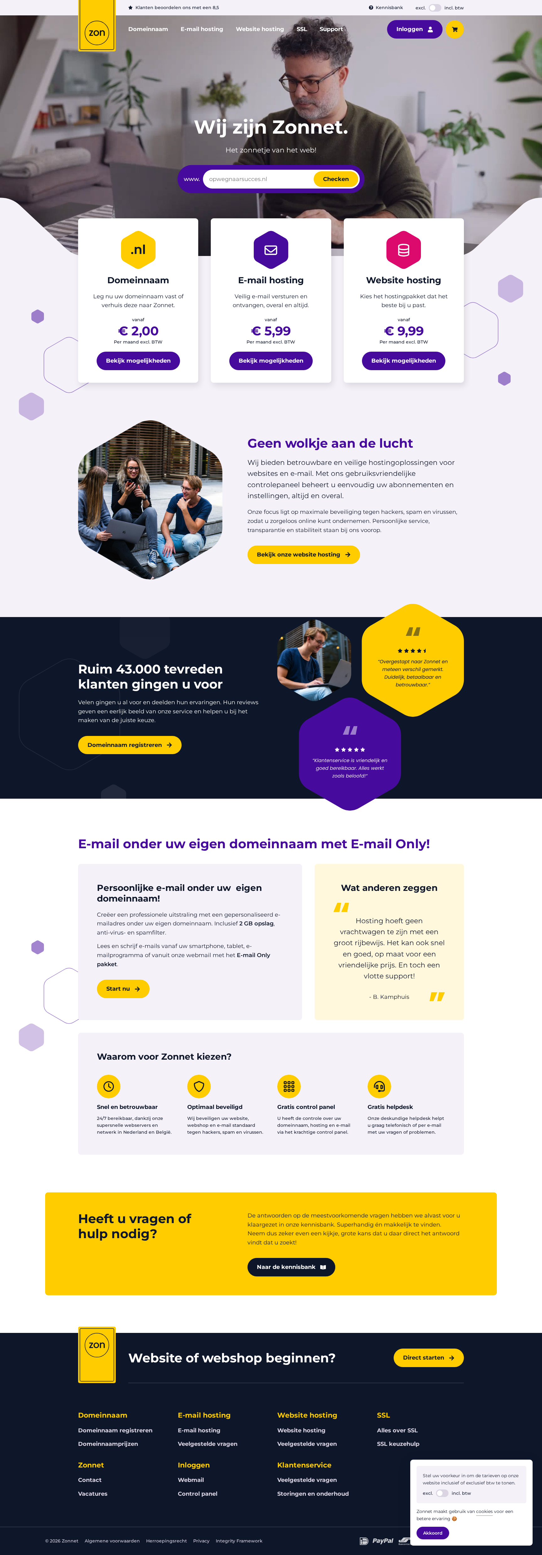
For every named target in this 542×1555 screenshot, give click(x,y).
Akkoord (433, 1533)
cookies (484, 1511)
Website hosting (260, 29)
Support (331, 29)
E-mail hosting (202, 29)
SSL (302, 29)
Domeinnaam (148, 29)
